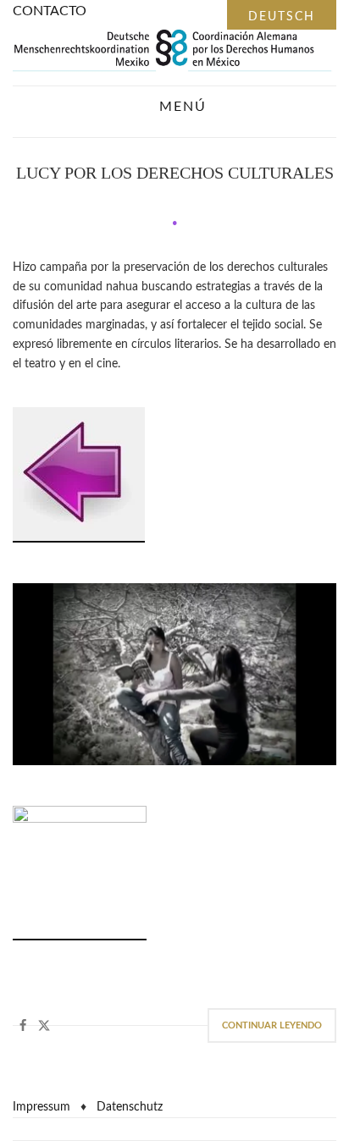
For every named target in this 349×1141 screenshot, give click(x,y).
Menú (180, 106)
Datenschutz (130, 1107)
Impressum (41, 1107)
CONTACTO (49, 11)
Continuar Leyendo (272, 1025)
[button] (23, 1025)
